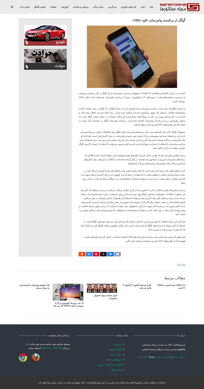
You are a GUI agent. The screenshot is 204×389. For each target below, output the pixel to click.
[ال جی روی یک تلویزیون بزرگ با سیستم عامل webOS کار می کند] (68, 292)
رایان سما (142, 356)
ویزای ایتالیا (117, 370)
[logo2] (180, 7)
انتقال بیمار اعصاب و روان (110, 364)
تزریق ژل (117, 344)
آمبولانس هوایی (115, 349)
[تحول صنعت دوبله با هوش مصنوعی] (102, 288)
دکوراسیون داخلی (114, 359)
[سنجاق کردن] (96, 254)
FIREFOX (46, 348)
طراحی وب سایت (163, 356)
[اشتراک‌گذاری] (110, 254)
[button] (119, 7)
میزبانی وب (180, 356)
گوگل (179, 265)
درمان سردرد (116, 354)
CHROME (57, 348)
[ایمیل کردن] (117, 254)
